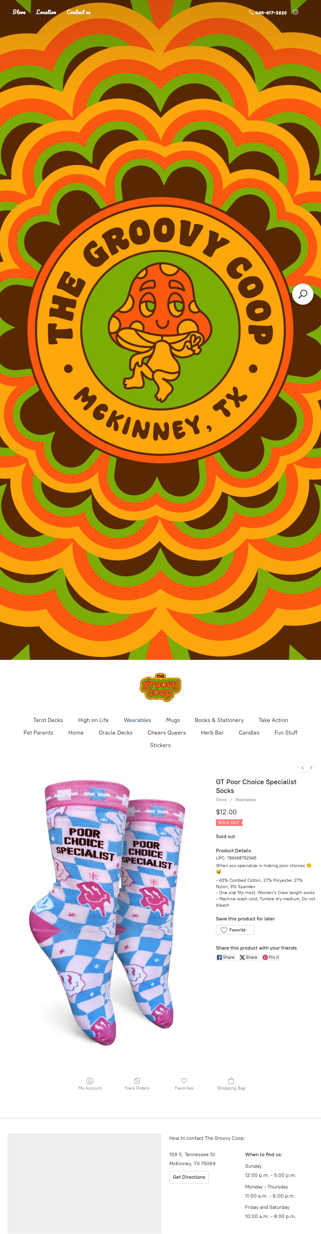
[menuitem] (302, 767)
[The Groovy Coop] (160, 687)
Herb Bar (212, 732)
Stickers (160, 745)
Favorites (184, 1088)
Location (46, 12)
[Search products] (302, 294)
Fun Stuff (286, 732)
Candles (249, 732)
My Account (90, 1088)
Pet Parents (38, 732)
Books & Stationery (219, 720)
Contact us (79, 12)
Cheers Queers (167, 732)
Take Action (273, 720)
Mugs (173, 720)
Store (19, 12)
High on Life (93, 720)
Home (76, 732)
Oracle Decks (116, 732)
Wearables (137, 720)
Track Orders (137, 1088)
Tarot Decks (48, 720)
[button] (235, 930)
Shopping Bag (231, 1088)
